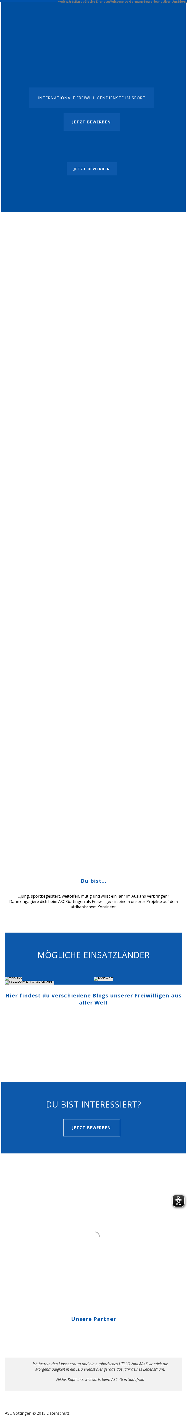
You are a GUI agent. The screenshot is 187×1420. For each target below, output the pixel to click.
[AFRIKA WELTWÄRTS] (49, 979)
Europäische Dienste (92, 1)
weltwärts (66, 1)
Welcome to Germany (126, 1)
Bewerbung (153, 1)
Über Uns (170, 1)
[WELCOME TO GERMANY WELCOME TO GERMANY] (49, 983)
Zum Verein (21, 825)
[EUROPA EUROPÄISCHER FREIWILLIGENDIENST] (138, 979)
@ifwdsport (70, 373)
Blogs (182, 1)
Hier (116, 298)
